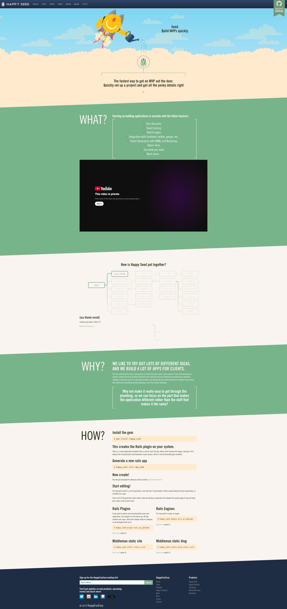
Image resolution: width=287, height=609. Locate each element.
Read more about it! (155, 479)
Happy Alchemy (194, 584)
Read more (116, 533)
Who (60, 4)
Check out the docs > (87, 329)
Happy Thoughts (161, 590)
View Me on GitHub (279, 8)
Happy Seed (17, 4)
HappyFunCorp (162, 577)
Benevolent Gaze (194, 590)
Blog (76, 4)
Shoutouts (192, 587)
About (158, 581)
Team (158, 584)
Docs (68, 4)
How (52, 4)
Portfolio (159, 587)
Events (158, 599)
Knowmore (192, 593)
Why (44, 4)
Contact (159, 602)
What (36, 4)
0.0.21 (85, 4)
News (158, 593)
